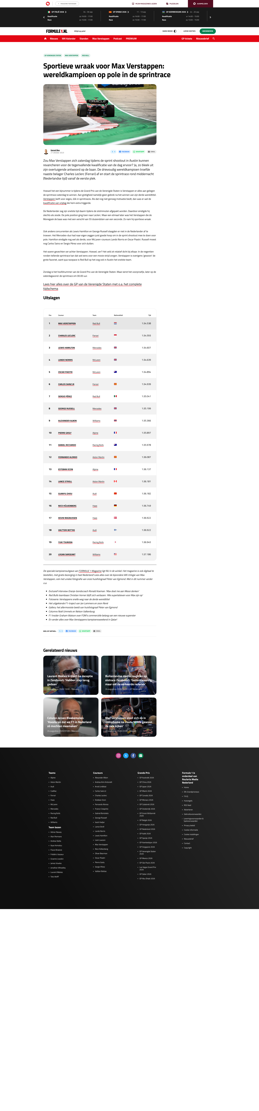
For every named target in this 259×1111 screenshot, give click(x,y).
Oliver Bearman (101, 853)
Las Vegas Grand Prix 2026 (147, 868)
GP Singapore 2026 (147, 847)
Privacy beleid (189, 825)
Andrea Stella (56, 841)
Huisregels (188, 801)
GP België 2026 (145, 820)
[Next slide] (211, 17)
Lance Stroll (99, 827)
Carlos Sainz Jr (100, 791)
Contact (187, 843)
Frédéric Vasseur (57, 854)
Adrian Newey (56, 832)
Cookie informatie (191, 830)
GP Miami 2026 (145, 791)
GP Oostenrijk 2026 (147, 809)
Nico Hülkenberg (101, 849)
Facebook (125, 151)
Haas (95, 505)
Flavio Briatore (56, 850)
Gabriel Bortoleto (101, 813)
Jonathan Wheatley (58, 868)
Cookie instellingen (191, 834)
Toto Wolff (55, 877)
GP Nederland (136, 689)
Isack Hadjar (100, 822)
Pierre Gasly (99, 862)
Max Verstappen (100, 38)
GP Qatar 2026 (145, 874)
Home (186, 787)
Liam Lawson (100, 840)
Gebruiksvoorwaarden (192, 814)
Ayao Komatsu (56, 845)
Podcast (117, 38)
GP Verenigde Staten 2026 (147, 852)
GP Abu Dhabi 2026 (147, 878)
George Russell (101, 818)
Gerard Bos (55, 150)
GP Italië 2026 (145, 833)
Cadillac (54, 791)
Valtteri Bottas (100, 871)
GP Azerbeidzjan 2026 (148, 842)
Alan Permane (56, 836)
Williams (96, 420)
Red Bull (85, 55)
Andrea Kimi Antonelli (103, 782)
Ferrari (95, 335)
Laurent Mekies (57, 872)
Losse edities (189, 31)
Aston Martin (98, 457)
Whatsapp (140, 151)
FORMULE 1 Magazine (90, 571)
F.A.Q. (186, 796)
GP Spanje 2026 (145, 838)
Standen (84, 38)
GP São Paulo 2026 (147, 863)
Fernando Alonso (101, 804)
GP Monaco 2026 (146, 800)
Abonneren (207, 31)
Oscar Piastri (100, 858)
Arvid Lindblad (100, 786)
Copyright (188, 848)
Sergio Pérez (100, 867)
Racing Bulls (98, 445)
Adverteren (188, 810)
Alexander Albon (101, 778)
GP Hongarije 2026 (146, 825)
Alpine (95, 433)
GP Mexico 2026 (145, 858)
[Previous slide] (44, 17)
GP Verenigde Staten (53, 55)
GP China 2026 (145, 782)
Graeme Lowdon (57, 859)
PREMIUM (131, 38)
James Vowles (56, 863)
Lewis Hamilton (101, 835)
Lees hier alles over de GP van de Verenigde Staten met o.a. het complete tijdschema (92, 286)
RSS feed (187, 805)
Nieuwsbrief (202, 38)
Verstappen (49, 199)
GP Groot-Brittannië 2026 (147, 814)
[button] (200, 3)
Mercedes (97, 347)
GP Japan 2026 (145, 786)
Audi (95, 493)
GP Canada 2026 (146, 795)
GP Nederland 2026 (147, 829)
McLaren (96, 360)
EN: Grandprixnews (191, 792)
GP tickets (187, 38)
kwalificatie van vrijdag (54, 203)
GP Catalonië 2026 (146, 804)
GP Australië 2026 (146, 778)
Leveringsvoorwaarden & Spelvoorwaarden (194, 819)
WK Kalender (69, 38)
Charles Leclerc (101, 795)
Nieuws (54, 38)
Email (153, 151)
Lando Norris (100, 831)
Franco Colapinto (101, 809)
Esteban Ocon (100, 800)
